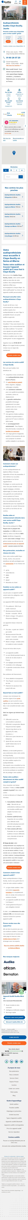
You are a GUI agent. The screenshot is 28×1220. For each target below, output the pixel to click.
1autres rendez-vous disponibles (13, 46)
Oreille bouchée (14, 1115)
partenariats (9, 564)
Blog (14, 1095)
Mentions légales (20, 1156)
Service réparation (14, 1132)
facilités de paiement (12, 431)
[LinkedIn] (11, 1062)
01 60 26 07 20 (13, 57)
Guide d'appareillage (14, 1101)
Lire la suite (8, 133)
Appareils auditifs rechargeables (14, 1125)
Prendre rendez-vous (14, 1043)
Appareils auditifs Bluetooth (14, 1122)
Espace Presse (14, 1082)
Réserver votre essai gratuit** (14, 1017)
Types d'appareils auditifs (14, 1118)
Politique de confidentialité (10, 1156)
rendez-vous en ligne (9, 939)
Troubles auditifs (14, 1108)
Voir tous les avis (7, 139)
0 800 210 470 (14, 1037)
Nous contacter (14, 1075)
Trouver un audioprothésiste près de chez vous (14, 1141)
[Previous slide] (2, 126)
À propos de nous (14, 1068)
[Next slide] (25, 126)
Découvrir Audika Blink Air (14, 1022)
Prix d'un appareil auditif (14, 1128)
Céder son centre (14, 1088)
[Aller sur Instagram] (16, 1062)
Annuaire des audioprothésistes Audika (14, 1146)
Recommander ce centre (18, 139)
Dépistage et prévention (14, 1111)
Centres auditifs (14, 1137)
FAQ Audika (14, 1092)
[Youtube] (21, 1062)
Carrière (14, 1085)
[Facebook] (6, 1062)
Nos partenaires (14, 1071)
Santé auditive (14, 1104)
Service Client (14, 1078)
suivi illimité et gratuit (15, 382)
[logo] (6, 2)
